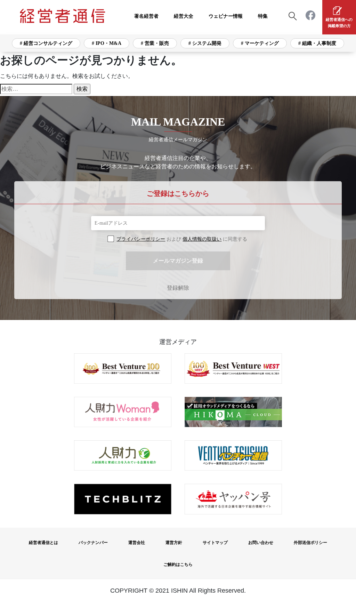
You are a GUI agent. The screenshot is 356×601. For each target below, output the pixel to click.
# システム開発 (204, 43)
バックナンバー (93, 542)
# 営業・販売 (155, 43)
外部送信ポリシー (310, 542)
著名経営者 (146, 16)
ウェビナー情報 (226, 16)
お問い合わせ (260, 542)
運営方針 (173, 542)
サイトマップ (215, 542)
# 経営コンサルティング (46, 43)
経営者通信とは (43, 542)
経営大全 (183, 16)
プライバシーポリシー (140, 239)
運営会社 (136, 542)
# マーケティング (260, 43)
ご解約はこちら (178, 564)
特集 (263, 16)
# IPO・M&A (106, 43)
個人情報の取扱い (202, 239)
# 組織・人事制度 (317, 43)
